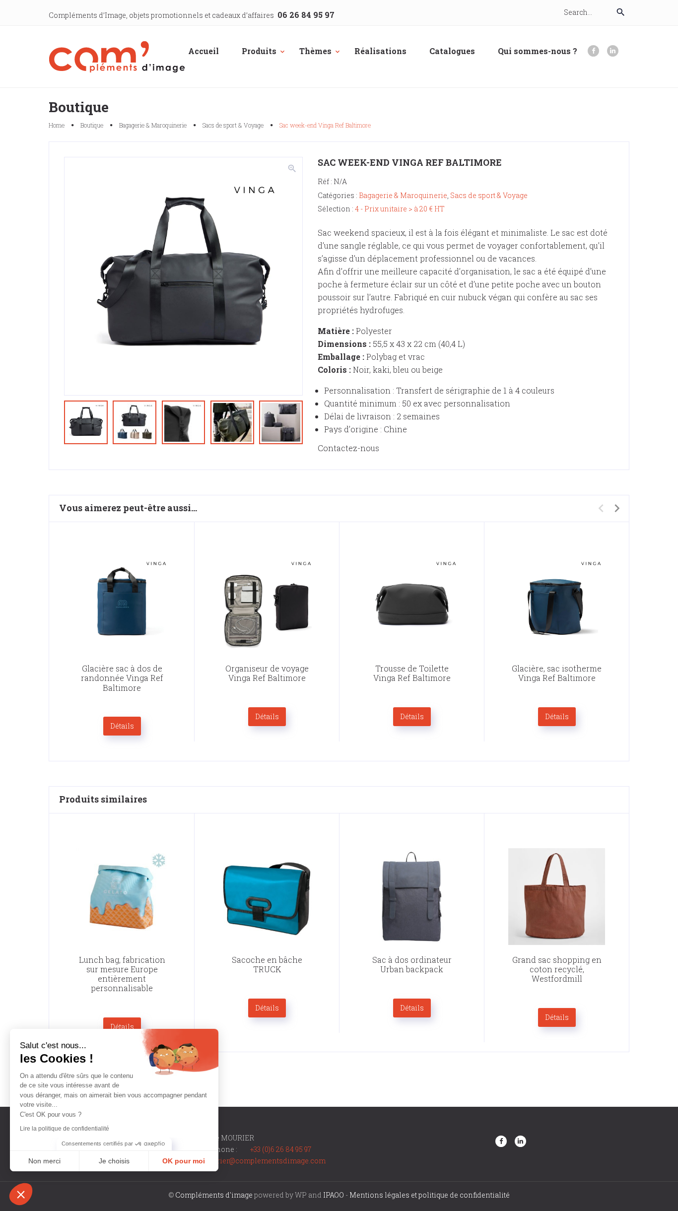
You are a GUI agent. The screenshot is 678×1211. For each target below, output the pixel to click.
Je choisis (114, 1161)
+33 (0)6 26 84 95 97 (280, 1149)
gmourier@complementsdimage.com (262, 1160)
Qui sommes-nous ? (537, 51)
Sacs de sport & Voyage (233, 125)
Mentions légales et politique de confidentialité (429, 1195)
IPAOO (333, 1195)
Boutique (91, 125)
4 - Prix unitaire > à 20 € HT (400, 208)
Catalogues (452, 51)
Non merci (44, 1161)
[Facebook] (593, 51)
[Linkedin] (612, 51)
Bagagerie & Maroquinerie (153, 125)
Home (57, 125)
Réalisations (380, 51)
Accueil (203, 51)
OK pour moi (183, 1161)
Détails (122, 726)
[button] (21, 1194)
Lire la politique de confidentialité (64, 1128)
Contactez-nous (348, 448)
